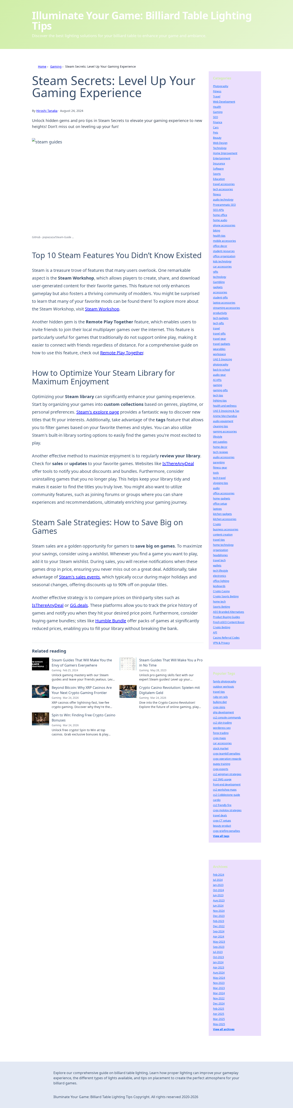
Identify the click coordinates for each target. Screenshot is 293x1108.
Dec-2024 (219, 1003)
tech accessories (223, 189)
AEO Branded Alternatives (228, 612)
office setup (220, 503)
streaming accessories (226, 308)
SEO (215, 117)
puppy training (221, 764)
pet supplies (220, 442)
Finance (217, 122)
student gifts (220, 297)
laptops (217, 509)
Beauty (217, 138)
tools (216, 473)
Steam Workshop (102, 309)
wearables (219, 349)
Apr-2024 (218, 936)
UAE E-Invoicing (222, 359)
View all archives (223, 1029)
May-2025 (219, 1024)
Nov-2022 (219, 998)
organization (220, 550)
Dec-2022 (219, 926)
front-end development (226, 784)
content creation (223, 534)
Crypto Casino (221, 591)
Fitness (217, 91)
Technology (220, 148)
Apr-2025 (218, 1014)
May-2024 (219, 978)
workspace (219, 354)
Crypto (217, 524)
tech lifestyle (220, 570)
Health (217, 107)
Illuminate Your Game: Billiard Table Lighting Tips (142, 20)
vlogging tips (220, 483)
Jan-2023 (218, 885)
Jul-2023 (218, 952)
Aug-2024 (219, 972)
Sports (217, 174)
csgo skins (219, 707)
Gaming (56, 66)
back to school (221, 369)
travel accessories (224, 184)
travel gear (219, 339)
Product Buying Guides (226, 617)
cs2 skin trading (222, 722)
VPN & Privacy (221, 643)
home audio (220, 220)
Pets (215, 132)
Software (218, 168)
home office (220, 215)
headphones (220, 555)
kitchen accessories (224, 519)
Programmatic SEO (224, 205)
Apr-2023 (218, 967)
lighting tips (220, 400)
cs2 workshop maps (225, 789)
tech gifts (218, 323)
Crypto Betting (221, 627)
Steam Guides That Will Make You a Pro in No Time (171, 663)
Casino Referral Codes (226, 637)
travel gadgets (221, 344)
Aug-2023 (219, 900)
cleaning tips (220, 426)
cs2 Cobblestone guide (226, 795)
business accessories (225, 529)
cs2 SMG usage (222, 779)
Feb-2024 (218, 875)
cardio (217, 800)
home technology (223, 545)
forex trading (220, 733)
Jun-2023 (218, 895)
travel (216, 328)
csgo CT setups (222, 820)
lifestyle (217, 436)
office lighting (221, 581)
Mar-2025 (219, 1019)
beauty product (222, 826)
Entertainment (221, 158)
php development (223, 712)
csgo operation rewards (227, 759)
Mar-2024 (219, 993)
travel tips (219, 540)
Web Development (224, 101)
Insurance (219, 163)
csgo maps (219, 738)
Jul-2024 (218, 880)
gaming (217, 385)
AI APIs (217, 380)
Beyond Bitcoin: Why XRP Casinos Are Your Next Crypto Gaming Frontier (82, 690)
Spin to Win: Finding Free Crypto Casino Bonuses (83, 718)
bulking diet (220, 702)
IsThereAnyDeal (178, 463)
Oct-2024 (218, 890)
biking (216, 230)
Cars (216, 127)
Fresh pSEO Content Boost (228, 622)
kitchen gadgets (222, 514)
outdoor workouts (223, 686)
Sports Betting (221, 607)
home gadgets (221, 498)
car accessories (222, 266)
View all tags (221, 836)
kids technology (222, 261)
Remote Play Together (121, 353)
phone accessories (224, 225)
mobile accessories (224, 241)
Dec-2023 (219, 916)
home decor (220, 447)
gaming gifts (220, 390)
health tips (219, 235)
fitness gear (220, 467)
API (215, 632)
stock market (220, 748)
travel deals (220, 815)
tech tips (218, 395)
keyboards (219, 586)
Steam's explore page (97, 412)
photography (220, 364)
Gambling (219, 282)
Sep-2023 (218, 947)
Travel (216, 96)
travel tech (219, 560)
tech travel (219, 478)
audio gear (219, 375)
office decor (220, 246)
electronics (219, 576)
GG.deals (79, 605)
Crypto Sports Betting (226, 596)
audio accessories (223, 457)
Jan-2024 (218, 962)
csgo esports (220, 769)
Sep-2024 (218, 931)
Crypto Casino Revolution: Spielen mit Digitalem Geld (169, 690)
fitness (217, 194)
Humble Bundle (110, 621)
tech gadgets (220, 318)
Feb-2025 (218, 1009)
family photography (224, 681)
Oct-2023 (218, 957)
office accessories (223, 493)
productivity (220, 313)
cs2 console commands (227, 717)
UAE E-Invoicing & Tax (226, 411)
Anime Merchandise (225, 416)
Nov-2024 (219, 911)
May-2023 (219, 942)
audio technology (223, 199)
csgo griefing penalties (226, 831)
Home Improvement (225, 153)
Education (219, 179)
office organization (224, 256)
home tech (219, 601)
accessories (220, 292)
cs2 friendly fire (222, 805)
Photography (220, 86)
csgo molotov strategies (227, 810)
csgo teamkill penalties (226, 753)
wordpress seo (222, 728)
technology (219, 277)
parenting (219, 462)
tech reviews (220, 452)
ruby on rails (220, 697)
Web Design (220, 143)
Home (42, 66)
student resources (224, 251)
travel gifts (219, 333)
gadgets (218, 287)
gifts (215, 272)
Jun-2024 (218, 905)
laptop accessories (224, 302)
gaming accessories (225, 431)
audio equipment (223, 421)
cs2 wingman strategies (227, 774)
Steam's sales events (79, 577)
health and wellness (225, 406)
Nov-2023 (219, 983)
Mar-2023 (219, 988)
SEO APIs (218, 210)
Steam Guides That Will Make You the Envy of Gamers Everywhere (82, 663)
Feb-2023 (218, 921)
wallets (217, 565)
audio (216, 488)
